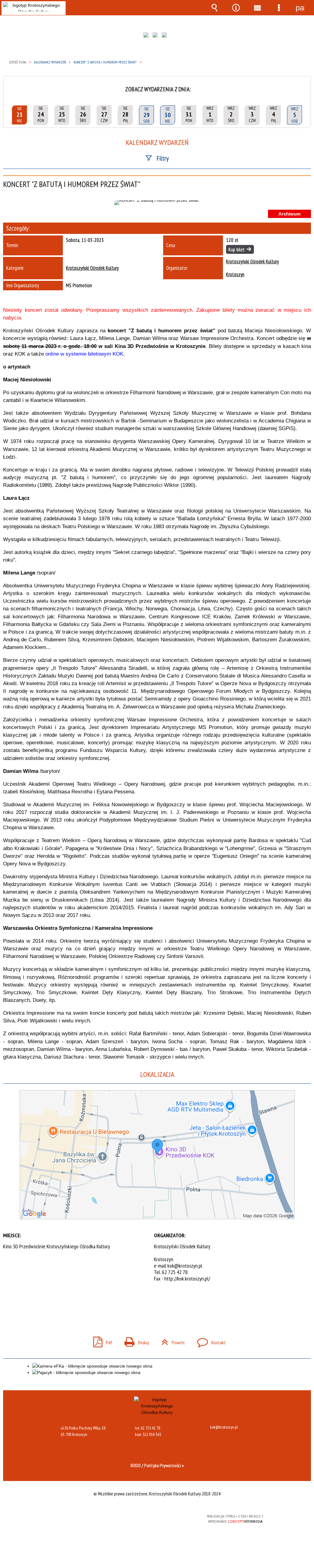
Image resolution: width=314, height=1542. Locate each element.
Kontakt (209, 1340)
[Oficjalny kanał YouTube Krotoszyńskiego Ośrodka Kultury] (166, 36)
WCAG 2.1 (174, 1518)
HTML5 (146, 1519)
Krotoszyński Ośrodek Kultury (92, 268)
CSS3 (155, 1519)
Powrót (170, 1340)
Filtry (163, 158)
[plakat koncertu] (157, 202)
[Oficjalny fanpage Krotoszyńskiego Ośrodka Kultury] (147, 36)
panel (300, 7)
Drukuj (134, 1340)
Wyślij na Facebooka (145, 1303)
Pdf (100, 1340)
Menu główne (257, 7)
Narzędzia (235, 7)
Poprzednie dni (10, 85)
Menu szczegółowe (278, 7)
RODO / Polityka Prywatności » (157, 1465)
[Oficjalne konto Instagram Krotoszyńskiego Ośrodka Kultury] (157, 36)
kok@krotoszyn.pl (184, 1265)
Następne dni (304, 85)
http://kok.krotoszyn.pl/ (187, 1278)
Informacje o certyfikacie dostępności (77, 1520)
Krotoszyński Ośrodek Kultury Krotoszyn (252, 268)
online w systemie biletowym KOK (84, 354)
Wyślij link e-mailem (167, 1303)
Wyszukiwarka (214, 7)
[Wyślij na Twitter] (156, 1303)
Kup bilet (236, 249)
